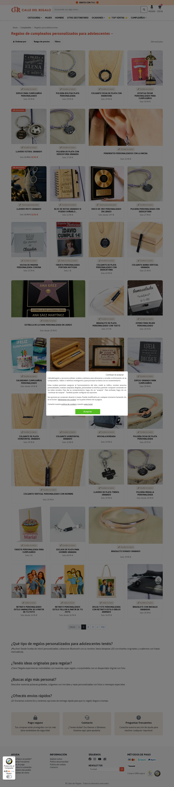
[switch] (9, 776)
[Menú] (13, 758)
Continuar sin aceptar (115, 375)
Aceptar (87, 411)
